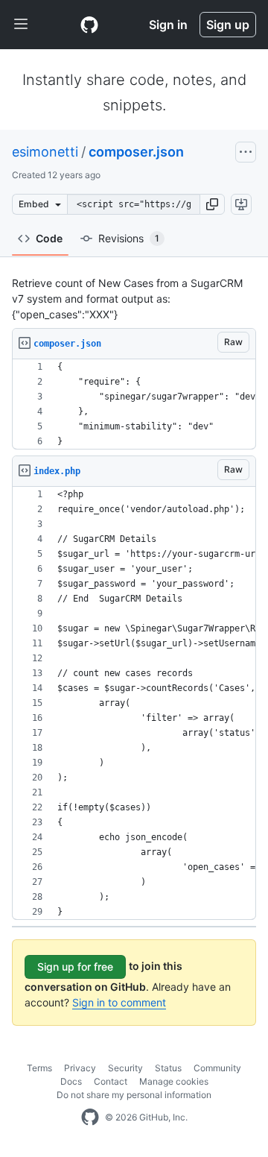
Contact (110, 1081)
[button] (212, 204)
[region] (134, 404)
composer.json (136, 152)
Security (125, 1068)
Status (168, 1068)
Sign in (168, 24)
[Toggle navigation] (21, 24)
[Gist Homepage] (89, 25)
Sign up (227, 24)
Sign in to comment (119, 1002)
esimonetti (45, 152)
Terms (39, 1068)
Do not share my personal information (134, 1094)
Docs (71, 1081)
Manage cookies (173, 1081)
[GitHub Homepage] (90, 1117)
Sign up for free (75, 966)
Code (49, 238)
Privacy (80, 1068)
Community (217, 1068)
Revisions (128, 238)
